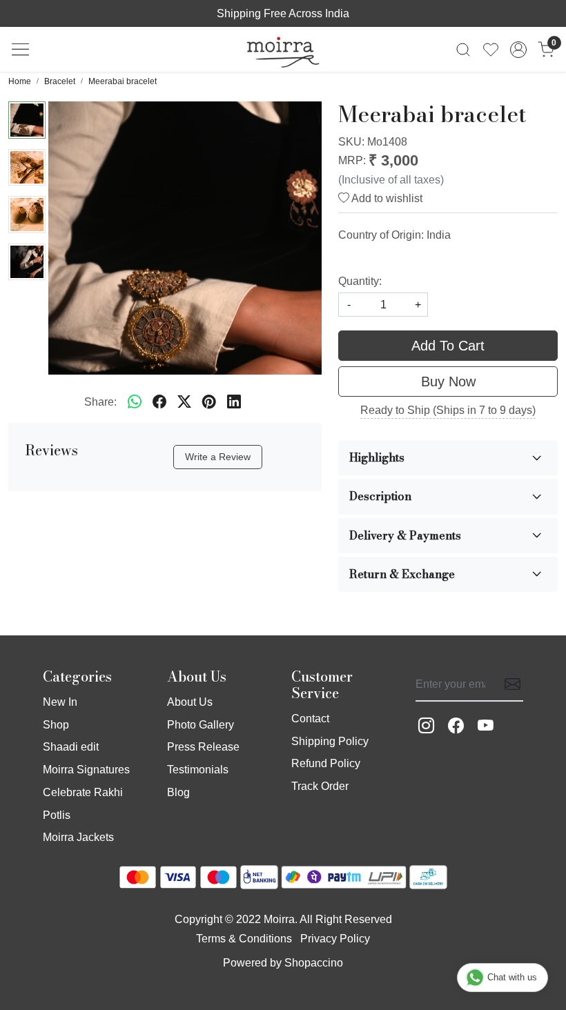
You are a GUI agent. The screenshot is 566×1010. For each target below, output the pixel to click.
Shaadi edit (71, 747)
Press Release (203, 747)
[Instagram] (426, 726)
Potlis (56, 815)
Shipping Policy (330, 741)
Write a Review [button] (218, 456)
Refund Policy (325, 763)
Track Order (320, 786)
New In (60, 702)
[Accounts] (518, 49)
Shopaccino (313, 963)
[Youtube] (485, 726)
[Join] (508, 684)
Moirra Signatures (86, 769)
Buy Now (448, 381)
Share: (100, 402)
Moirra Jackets (78, 837)
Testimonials (197, 769)
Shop (56, 725)
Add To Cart (448, 345)
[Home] (283, 49)
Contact (310, 718)
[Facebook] (456, 726)
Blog (178, 792)
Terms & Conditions (244, 938)
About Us (190, 702)
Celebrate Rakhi (83, 792)
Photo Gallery (200, 725)
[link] (463, 49)
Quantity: (360, 281)
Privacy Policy (335, 938)
